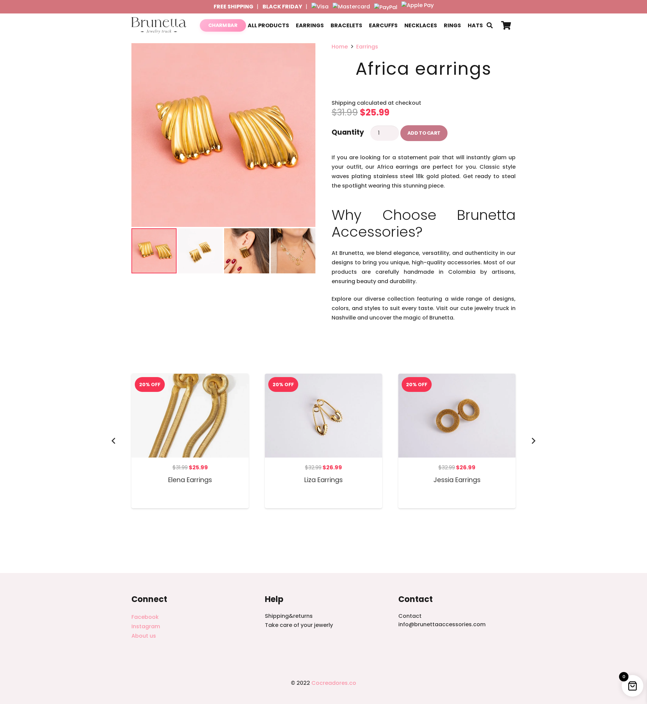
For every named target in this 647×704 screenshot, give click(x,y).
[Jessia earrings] (457, 378)
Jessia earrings (457, 479)
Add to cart (423, 133)
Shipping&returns (289, 616)
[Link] (158, 25)
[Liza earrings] (323, 378)
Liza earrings (323, 479)
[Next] (533, 441)
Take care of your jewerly (299, 625)
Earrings (367, 47)
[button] (489, 25)
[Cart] (506, 25)
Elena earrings (190, 479)
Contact (410, 616)
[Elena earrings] (190, 378)
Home (340, 47)
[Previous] (113, 441)
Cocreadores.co (333, 683)
